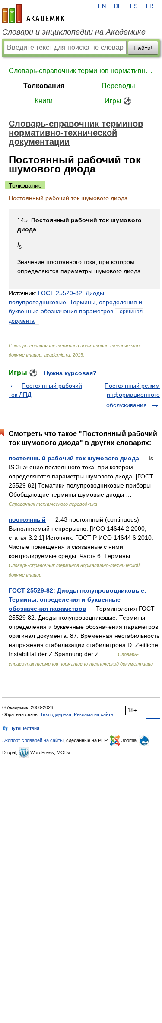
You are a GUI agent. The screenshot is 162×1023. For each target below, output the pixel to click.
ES (134, 6)
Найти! (142, 48)
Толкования (43, 85)
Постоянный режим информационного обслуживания (132, 395)
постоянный (27, 519)
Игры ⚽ (118, 101)
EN (102, 6)
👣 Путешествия (20, 728)
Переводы (118, 85)
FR (149, 6)
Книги (44, 101)
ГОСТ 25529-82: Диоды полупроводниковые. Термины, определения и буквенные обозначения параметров (75, 302)
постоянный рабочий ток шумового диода (75, 458)
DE (118, 6)
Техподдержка (55, 714)
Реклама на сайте (93, 714)
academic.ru (33, 13)
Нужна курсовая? (70, 373)
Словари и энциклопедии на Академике (74, 32)
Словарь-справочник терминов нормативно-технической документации (81, 70)
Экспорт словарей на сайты (33, 740)
